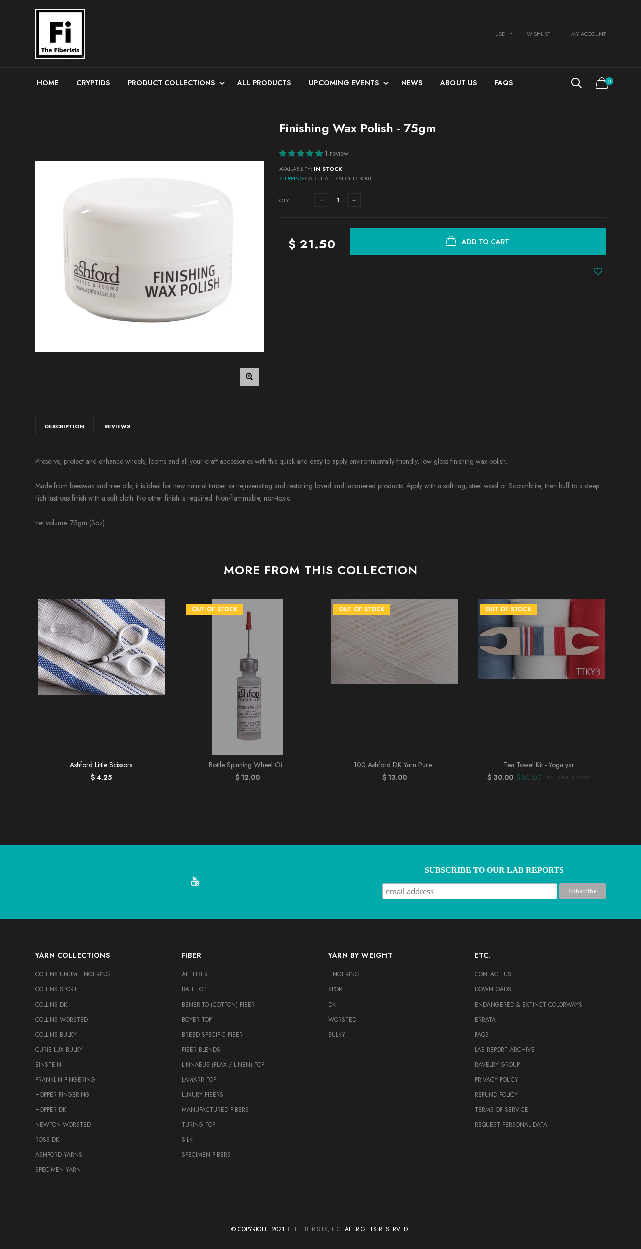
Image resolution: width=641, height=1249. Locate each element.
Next (627, 686)
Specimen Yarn (58, 1169)
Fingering (343, 974)
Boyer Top (197, 1019)
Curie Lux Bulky (59, 1049)
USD (500, 34)
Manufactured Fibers (215, 1109)
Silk (187, 1139)
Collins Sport (56, 989)
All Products (264, 83)
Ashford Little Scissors (101, 765)
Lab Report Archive (505, 1049)
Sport (337, 989)
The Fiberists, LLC (314, 1229)
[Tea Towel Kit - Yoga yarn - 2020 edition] (541, 677)
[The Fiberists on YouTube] (194, 882)
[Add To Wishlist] (598, 271)
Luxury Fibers (202, 1094)
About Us (458, 83)
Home (47, 83)
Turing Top (198, 1124)
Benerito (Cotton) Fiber (218, 1004)
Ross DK (47, 1139)
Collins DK (51, 1004)
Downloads (493, 989)
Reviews (117, 426)
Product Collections (171, 83)
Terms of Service (501, 1109)
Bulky (336, 1034)
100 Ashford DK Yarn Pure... (395, 765)
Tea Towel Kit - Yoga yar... (541, 765)
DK (332, 1004)
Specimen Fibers (206, 1154)
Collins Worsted (61, 1019)
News (411, 83)
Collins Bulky (56, 1034)
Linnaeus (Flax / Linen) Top (223, 1064)
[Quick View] (152, 632)
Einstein (48, 1064)
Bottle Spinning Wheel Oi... (248, 765)
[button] (302, 153)
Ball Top (194, 989)
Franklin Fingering (65, 1079)
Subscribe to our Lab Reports (494, 870)
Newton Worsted (63, 1124)
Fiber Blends (201, 1049)
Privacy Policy (496, 1079)
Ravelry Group (497, 1064)
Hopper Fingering (62, 1094)
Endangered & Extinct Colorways (528, 1004)
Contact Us (493, 974)
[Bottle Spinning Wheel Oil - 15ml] (247, 677)
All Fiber (195, 974)
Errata (485, 1019)
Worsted (342, 1019)
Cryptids (93, 83)
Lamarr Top (199, 1079)
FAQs (504, 83)
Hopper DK (50, 1109)
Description (64, 426)
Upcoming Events (344, 83)
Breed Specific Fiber (212, 1034)
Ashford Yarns (58, 1154)
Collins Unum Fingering (72, 974)
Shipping (291, 178)
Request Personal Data (511, 1124)
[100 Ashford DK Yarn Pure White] (394, 677)
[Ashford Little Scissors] (101, 677)
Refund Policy (496, 1094)
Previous (14, 686)
